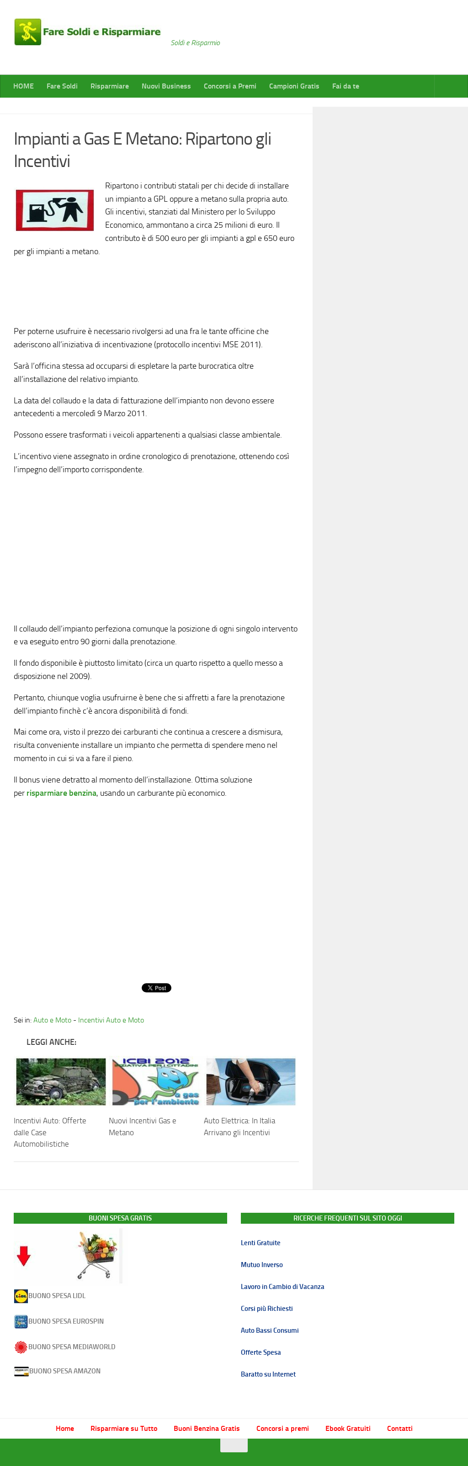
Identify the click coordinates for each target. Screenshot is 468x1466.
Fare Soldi (62, 86)
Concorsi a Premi (230, 86)
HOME (23, 86)
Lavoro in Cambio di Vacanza (282, 1287)
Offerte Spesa (261, 1352)
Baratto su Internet (268, 1374)
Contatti (400, 1428)
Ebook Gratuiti (348, 1428)
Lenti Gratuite (261, 1243)
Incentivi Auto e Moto (111, 1020)
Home (65, 1428)
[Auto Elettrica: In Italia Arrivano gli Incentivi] (251, 1082)
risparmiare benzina (61, 793)
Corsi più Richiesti (267, 1308)
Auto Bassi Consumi (270, 1330)
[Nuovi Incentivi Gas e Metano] (156, 1082)
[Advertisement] (156, 289)
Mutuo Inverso (262, 1265)
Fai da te (345, 86)
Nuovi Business (166, 86)
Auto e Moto (52, 1020)
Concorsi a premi (282, 1428)
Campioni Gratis (294, 86)
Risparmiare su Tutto (123, 1428)
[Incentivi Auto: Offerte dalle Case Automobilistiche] (61, 1082)
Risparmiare (109, 86)
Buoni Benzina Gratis (207, 1428)
